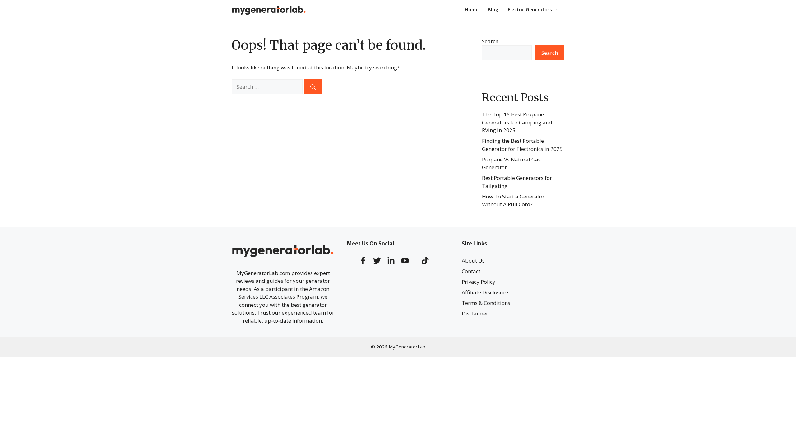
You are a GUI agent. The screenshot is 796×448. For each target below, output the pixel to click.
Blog (493, 9)
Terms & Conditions (486, 302)
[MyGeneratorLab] (269, 9)
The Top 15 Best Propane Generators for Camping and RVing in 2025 (517, 122)
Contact (471, 271)
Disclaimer (475, 313)
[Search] (313, 86)
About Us (473, 260)
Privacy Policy (478, 281)
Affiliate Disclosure (485, 292)
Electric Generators (530, 9)
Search (490, 41)
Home (472, 9)
